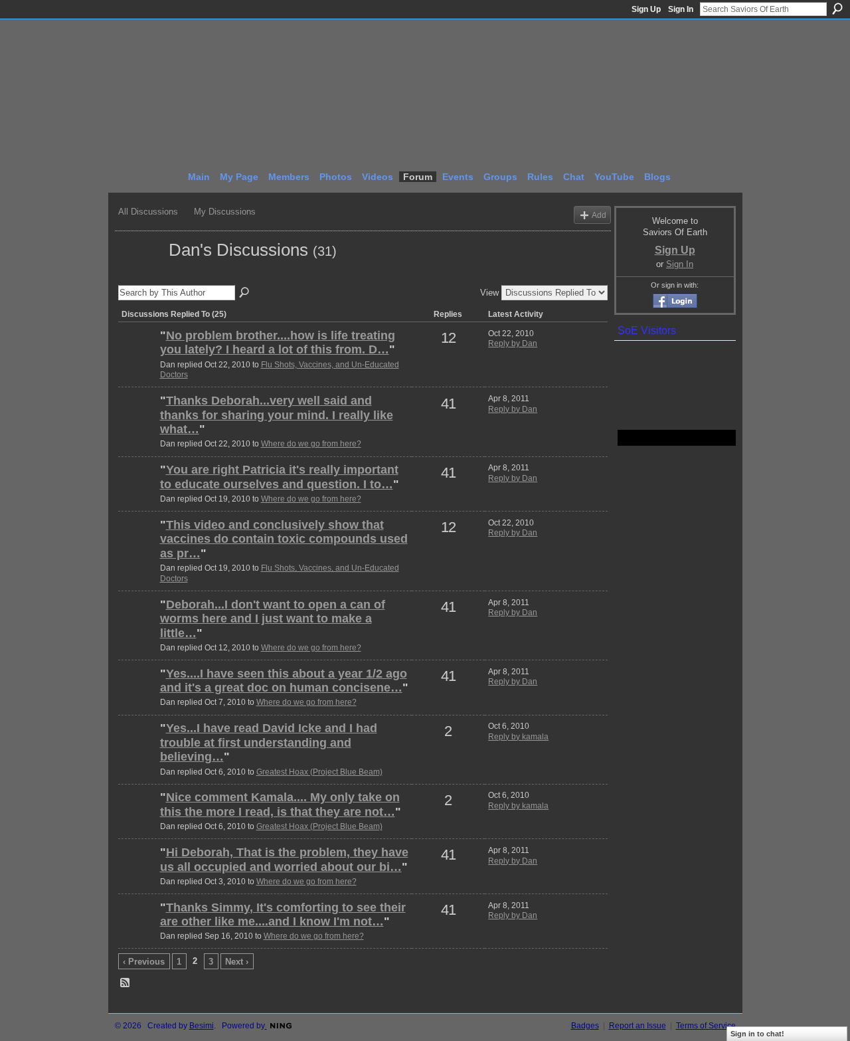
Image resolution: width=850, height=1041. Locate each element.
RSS (125, 983)
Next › (236, 962)
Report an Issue (637, 1025)
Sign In (680, 9)
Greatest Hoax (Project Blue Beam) (319, 772)
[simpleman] (137, 358)
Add (599, 215)
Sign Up (646, 9)
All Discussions (148, 212)
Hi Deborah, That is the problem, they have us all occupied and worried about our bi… (284, 860)
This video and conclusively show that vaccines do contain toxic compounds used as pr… (284, 539)
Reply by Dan (512, 343)
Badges (585, 1025)
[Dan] (139, 274)
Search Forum (245, 293)
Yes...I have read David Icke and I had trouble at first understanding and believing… (268, 742)
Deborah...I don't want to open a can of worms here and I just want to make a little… (272, 619)
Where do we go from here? (311, 443)
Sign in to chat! (757, 1034)
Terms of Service (706, 1025)
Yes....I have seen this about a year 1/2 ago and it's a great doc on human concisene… (283, 681)
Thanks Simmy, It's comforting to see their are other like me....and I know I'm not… (283, 915)
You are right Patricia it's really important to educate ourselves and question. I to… (279, 477)
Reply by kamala (518, 736)
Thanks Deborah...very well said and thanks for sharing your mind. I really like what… (276, 415)
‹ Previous (144, 962)
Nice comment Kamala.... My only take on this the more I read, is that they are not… (280, 804)
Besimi (201, 1025)
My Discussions (225, 212)
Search (837, 9)
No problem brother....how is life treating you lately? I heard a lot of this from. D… (277, 343)
